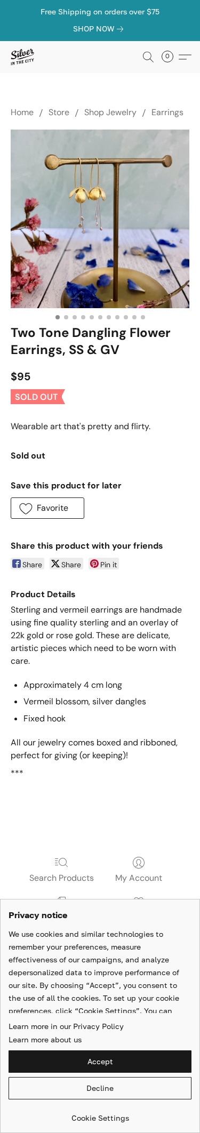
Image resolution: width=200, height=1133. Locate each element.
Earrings (167, 112)
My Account (138, 877)
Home (22, 112)
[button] (23, 57)
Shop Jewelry (110, 112)
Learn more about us (45, 1039)
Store (59, 112)
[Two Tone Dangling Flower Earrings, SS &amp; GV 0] (100, 219)
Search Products (61, 877)
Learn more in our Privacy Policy (66, 1026)
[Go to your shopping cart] (170, 57)
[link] (100, 28)
